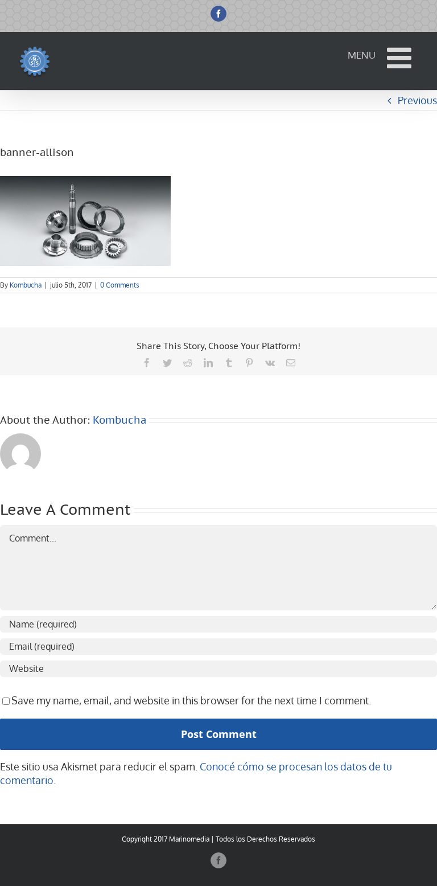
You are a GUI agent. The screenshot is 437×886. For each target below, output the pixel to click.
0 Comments (119, 285)
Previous (417, 100)
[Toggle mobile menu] (401, 57)
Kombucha (26, 285)
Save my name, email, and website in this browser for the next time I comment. (191, 700)
